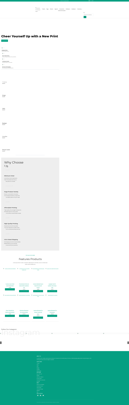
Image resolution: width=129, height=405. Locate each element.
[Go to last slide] (1, 343)
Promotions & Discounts (41, 379)
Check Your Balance (40, 376)
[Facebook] (89, 1)
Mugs (38, 364)
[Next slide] (128, 343)
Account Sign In (39, 378)
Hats (37, 366)
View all (3, 83)
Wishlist (38, 375)
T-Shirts (4, 82)
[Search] (85, 17)
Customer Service (40, 385)
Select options (9, 289)
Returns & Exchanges (40, 384)
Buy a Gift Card (39, 373)
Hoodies (38, 369)
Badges (38, 367)
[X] (91, 1)
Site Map (38, 381)
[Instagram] (93, 1)
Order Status (39, 387)
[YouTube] (43, 395)
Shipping (38, 390)
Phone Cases (39, 370)
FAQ (37, 392)
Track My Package (40, 389)
